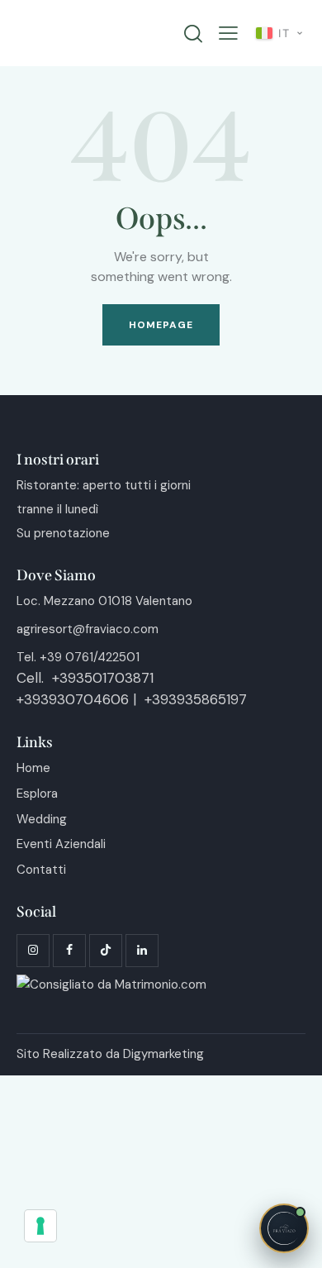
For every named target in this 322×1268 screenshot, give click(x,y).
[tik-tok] (105, 950)
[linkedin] (142, 950)
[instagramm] (33, 950)
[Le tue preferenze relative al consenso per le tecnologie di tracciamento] (40, 1226)
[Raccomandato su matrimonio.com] (111, 984)
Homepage (161, 324)
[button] (228, 33)
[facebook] (69, 950)
